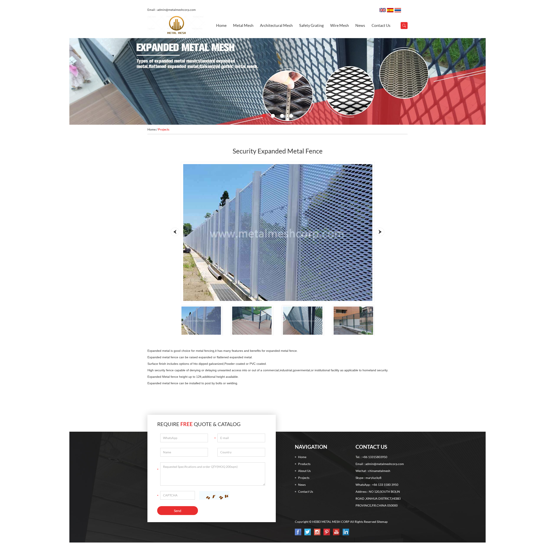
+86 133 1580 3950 (385, 484)
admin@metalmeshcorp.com (384, 464)
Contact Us (381, 25)
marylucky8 (373, 478)
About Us (304, 471)
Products (304, 464)
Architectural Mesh (276, 25)
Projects (163, 129)
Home (221, 25)
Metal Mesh (243, 25)
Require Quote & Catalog (199, 424)
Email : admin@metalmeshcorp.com (171, 9)
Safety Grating (311, 25)
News (360, 25)
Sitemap (382, 521)
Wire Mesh (339, 25)
